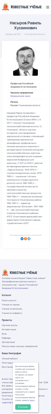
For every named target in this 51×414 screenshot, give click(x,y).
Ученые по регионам (12, 308)
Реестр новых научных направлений (20, 346)
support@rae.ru (9, 402)
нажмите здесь (28, 400)
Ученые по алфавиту (12, 313)
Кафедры (6, 338)
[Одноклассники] (25, 238)
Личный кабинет (10, 358)
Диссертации (8, 342)
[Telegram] (28, 238)
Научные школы (9, 325)
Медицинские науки (20, 96)
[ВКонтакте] (22, 238)
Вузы (4, 333)
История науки (9, 329)
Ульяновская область (29, 105)
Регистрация (8, 362)
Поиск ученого (9, 300)
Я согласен (23, 407)
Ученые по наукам (11, 304)
